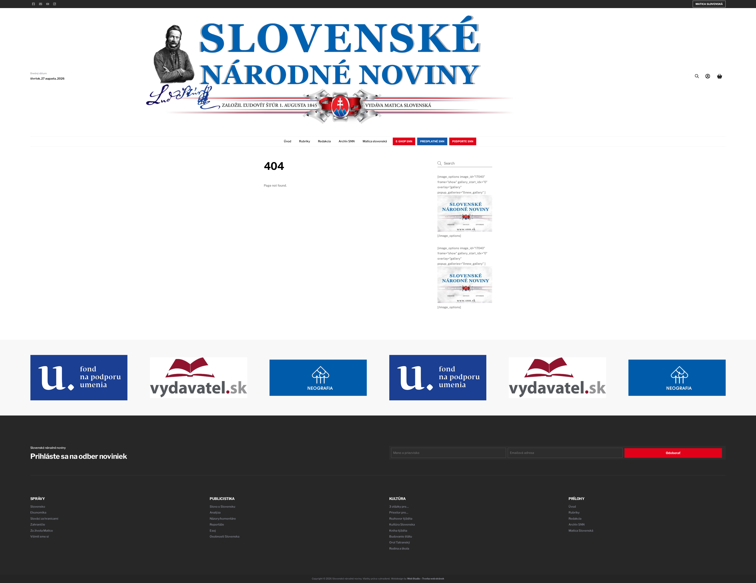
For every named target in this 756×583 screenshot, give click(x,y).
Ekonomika (38, 512)
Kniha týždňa (398, 530)
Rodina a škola (399, 548)
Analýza (215, 512)
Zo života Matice (41, 530)
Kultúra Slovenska (402, 524)
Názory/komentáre (223, 518)
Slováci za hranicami (44, 518)
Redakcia (324, 141)
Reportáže (217, 524)
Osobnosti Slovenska (224, 536)
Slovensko (37, 506)
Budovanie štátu (400, 536)
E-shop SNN (404, 141)
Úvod (287, 141)
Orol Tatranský (399, 542)
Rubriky (304, 141)
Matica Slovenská (709, 4)
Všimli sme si (39, 536)
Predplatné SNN (432, 141)
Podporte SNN (462, 141)
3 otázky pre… (399, 506)
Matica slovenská (375, 141)
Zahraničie (37, 524)
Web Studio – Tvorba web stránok (425, 578)
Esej (213, 530)
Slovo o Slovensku (222, 506)
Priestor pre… (398, 512)
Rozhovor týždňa (400, 518)
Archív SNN (347, 141)
